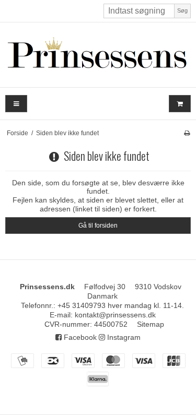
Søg (182, 10)
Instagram (123, 337)
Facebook (79, 337)
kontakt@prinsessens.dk (115, 315)
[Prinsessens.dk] (98, 54)
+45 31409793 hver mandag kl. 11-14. (120, 305)
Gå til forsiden (98, 225)
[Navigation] (16, 103)
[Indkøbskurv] (180, 103)
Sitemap (150, 324)
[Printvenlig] (187, 133)
